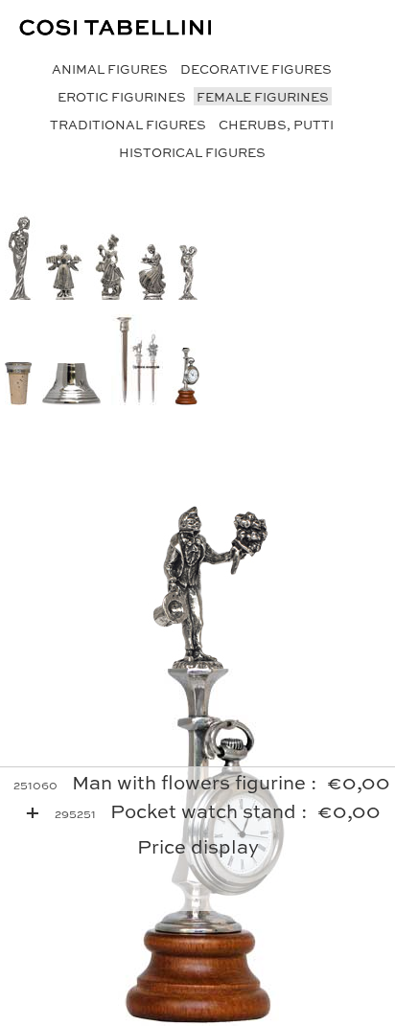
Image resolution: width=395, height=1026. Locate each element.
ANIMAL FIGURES (110, 68)
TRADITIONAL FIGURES (128, 124)
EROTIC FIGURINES (122, 96)
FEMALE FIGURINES (263, 96)
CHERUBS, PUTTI (276, 124)
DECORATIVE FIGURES (256, 68)
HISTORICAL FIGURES (192, 152)
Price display (198, 845)
